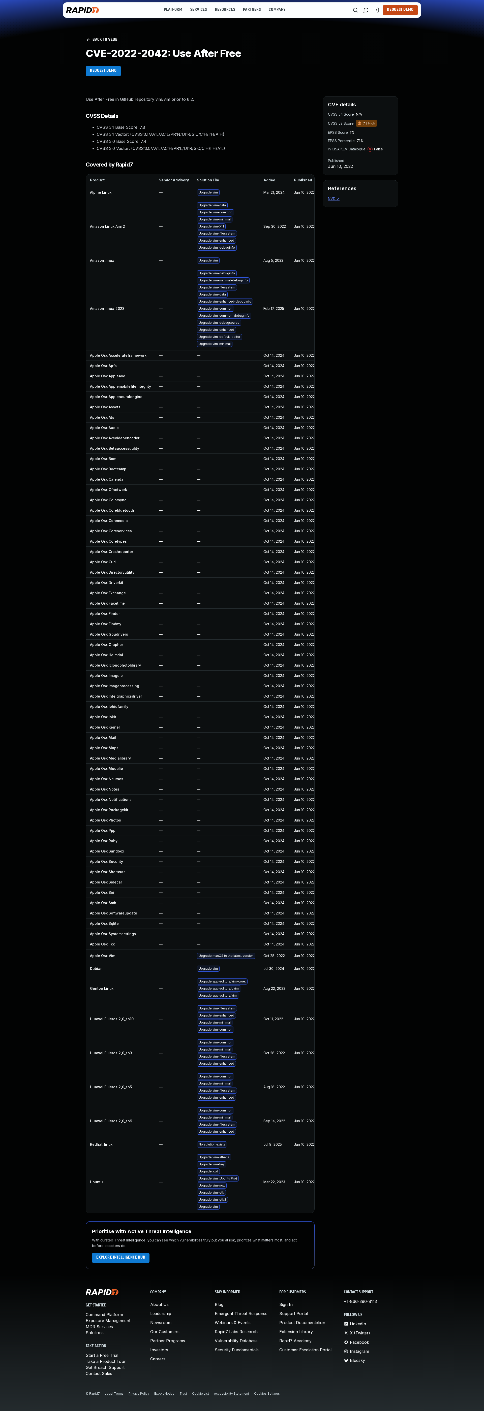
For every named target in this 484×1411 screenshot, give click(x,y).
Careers (157, 1358)
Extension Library (296, 1331)
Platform (173, 10)
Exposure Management (108, 1320)
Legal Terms (114, 1393)
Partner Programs (167, 1340)
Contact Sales (99, 1373)
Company (277, 10)
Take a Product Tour (106, 1361)
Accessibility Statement (231, 1393)
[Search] (355, 10)
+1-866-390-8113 (360, 1301)
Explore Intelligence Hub (120, 1258)
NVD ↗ (334, 198)
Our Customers (164, 1331)
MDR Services (99, 1326)
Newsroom (160, 1322)
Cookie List (200, 1393)
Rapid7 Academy (295, 1340)
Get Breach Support (105, 1367)
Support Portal (293, 1313)
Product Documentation (302, 1322)
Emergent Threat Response (241, 1313)
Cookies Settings (267, 1393)
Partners (252, 10)
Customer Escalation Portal (305, 1349)
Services (198, 10)
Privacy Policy (139, 1393)
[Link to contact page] (366, 10)
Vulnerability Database (236, 1340)
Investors (159, 1349)
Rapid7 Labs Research (236, 1331)
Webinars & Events (233, 1322)
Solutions (95, 1332)
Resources (225, 10)
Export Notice (164, 1393)
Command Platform (104, 1314)
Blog (219, 1304)
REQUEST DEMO (103, 71)
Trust (183, 1393)
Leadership (160, 1313)
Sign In (286, 1304)
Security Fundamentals (237, 1349)
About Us (159, 1304)
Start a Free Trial (102, 1355)
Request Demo (400, 10)
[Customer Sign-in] (376, 10)
